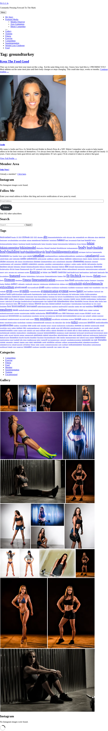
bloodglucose (61, 248)
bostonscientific (97, 252)
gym (9, 291)
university (63, 340)
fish (64, 276)
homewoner (29, 296)
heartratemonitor (37, 294)
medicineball (34, 310)
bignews (83, 244)
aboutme (40, 237)
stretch (105, 332)
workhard (65, 344)
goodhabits (71, 287)
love (9, 306)
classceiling (69, 261)
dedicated (10, 266)
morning (16, 313)
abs (45, 236)
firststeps (60, 276)
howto (77, 296)
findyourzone (40, 276)
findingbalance (31, 276)
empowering (81, 269)
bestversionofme (63, 244)
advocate (69, 237)
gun (106, 287)
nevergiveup (14, 316)
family (54, 272)
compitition (48, 264)
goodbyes (48, 287)
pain (94, 319)
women (42, 344)
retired (91, 328)
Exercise (8, 38)
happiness (72, 291)
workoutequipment (75, 344)
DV (34, 269)
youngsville (49, 347)
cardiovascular (42, 258)
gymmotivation (49, 291)
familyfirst (62, 272)
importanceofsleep (40, 299)
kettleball (50, 301)
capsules (102, 256)
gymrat (63, 291)
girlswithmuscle (92, 283)
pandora (98, 319)
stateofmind (72, 332)
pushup (13, 328)
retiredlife (96, 328)
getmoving (36, 284)
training (91, 337)
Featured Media (11, 19)
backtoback (53, 240)
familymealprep (84, 272)
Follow (6, 207)
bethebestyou (72, 244)
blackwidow (40, 248)
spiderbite (13, 332)
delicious (42, 266)
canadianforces (80, 256)
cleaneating (78, 261)
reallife (48, 328)
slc (77, 330)
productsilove (70, 325)
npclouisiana (64, 319)
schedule (29, 330)
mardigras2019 (63, 306)
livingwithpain (86, 303)
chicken (3, 261)
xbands (10, 347)
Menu (3, 12)
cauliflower (50, 258)
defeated (23, 266)
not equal (22, 319)
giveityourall (21, 287)
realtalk (53, 328)
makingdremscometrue (44, 306)
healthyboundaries (17, 294)
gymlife (24, 291)
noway (32, 319)
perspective (48, 322)
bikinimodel (28, 247)
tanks (74, 335)
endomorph (101, 269)
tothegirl (82, 337)
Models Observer (18, 22)
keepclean (18, 301)
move (60, 313)
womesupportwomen (51, 344)
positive (91, 322)
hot (56, 296)
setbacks (53, 330)
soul (102, 330)
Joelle (2, 145)
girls (66, 284)
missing (90, 310)
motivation (52, 312)
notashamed (3, 319)
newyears (59, 316)
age (86, 237)
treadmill (16, 340)
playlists (68, 322)
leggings (2, 303)
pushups (19, 328)
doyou (12, 269)
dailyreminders (91, 264)
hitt (70, 294)
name (98, 313)
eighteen (64, 269)
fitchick (75, 276)
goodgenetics (64, 287)
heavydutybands (52, 294)
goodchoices (55, 287)
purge (9, 328)
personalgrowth (38, 322)
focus (67, 280)
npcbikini (45, 318)
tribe (21, 340)
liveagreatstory (66, 303)
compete (25, 264)
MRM (64, 313)
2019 (31, 237)
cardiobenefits (32, 259)
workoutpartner (96, 344)
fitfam (97, 275)
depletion (48, 266)
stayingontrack (98, 332)
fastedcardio (101, 272)
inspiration (66, 299)
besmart (55, 244)
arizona (29, 240)
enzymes (11, 272)
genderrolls (28, 284)
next (84, 316)
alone (96, 237)
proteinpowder (94, 325)
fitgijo (2, 280)
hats (102, 291)
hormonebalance (43, 296)
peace (2, 322)
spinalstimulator (32, 332)
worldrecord (4, 347)
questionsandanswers (33, 328)
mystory (88, 313)
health (8, 294)
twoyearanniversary (54, 340)
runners (20, 330)
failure (45, 272)
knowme (86, 301)
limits (43, 303)
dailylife (84, 264)
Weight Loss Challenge (15, 45)
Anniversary (4, 240)
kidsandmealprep (63, 301)
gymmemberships (35, 291)
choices (20, 261)
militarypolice (73, 310)
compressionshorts (57, 264)
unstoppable (86, 340)
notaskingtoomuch (13, 319)
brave (20, 256)
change (85, 258)
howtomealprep (84, 296)
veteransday (9, 342)
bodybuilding (10, 251)
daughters (3, 267)
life (19, 303)
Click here (21, 174)
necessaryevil (4, 316)
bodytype (89, 252)
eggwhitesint (57, 269)
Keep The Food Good (14, 61)
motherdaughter (40, 313)
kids (55, 301)
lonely (99, 303)
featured (14, 275)
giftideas (62, 284)
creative (79, 264)
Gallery (8, 31)
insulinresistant (101, 299)
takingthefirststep (63, 335)
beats (82, 240)
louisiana (3, 306)
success (16, 335)
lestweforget (9, 303)
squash (67, 332)
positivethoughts (102, 322)
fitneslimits (18, 280)
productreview (61, 325)
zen (64, 347)
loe (92, 303)
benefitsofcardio (36, 244)
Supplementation (12, 43)
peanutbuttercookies (11, 322)
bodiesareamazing (72, 248)
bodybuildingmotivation (62, 251)
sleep (80, 330)
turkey (39, 340)
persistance (29, 322)
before (94, 240)
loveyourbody (19, 306)
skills (74, 330)
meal (83, 306)
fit (68, 276)
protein (87, 325)
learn (105, 301)
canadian (38, 255)
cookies (73, 264)
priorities (43, 325)
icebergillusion (101, 296)
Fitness (8, 36)
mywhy (94, 313)
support (45, 335)
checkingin (96, 258)
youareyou (19, 347)
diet (66, 266)
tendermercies (94, 335)
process (54, 325)
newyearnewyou (50, 316)
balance (61, 240)
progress (78, 325)
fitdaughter (89, 276)
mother (32, 313)
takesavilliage (53, 335)
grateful (86, 287)
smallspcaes (85, 330)
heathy (45, 294)
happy (80, 291)
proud (102, 325)
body (82, 247)
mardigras (55, 306)
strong (2, 335)
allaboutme (91, 237)
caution (56, 258)
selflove (48, 330)
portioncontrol (82, 322)
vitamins (22, 342)
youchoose (35, 347)
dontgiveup (98, 267)
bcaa (79, 240)
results (86, 328)
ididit (6, 299)
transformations (4, 340)
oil (88, 319)
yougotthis (42, 347)
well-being (58, 342)
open (91, 319)
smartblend (93, 330)
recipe (58, 328)
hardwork (97, 291)
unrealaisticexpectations (74, 340)
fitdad (83, 276)
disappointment (79, 266)
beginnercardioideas (6, 244)
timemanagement (71, 337)
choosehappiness (28, 261)
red (61, 328)
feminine (23, 276)
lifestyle (38, 303)
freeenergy (93, 280)
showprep (60, 330)
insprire (78, 299)
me (81, 306)
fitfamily (103, 276)
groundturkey (96, 287)
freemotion (100, 280)
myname (82, 313)
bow (11, 256)
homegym (15, 296)
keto (45, 301)
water (31, 342)
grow (103, 287)
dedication (17, 266)
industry (60, 299)
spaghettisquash (4, 332)
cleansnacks (87, 261)
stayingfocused (89, 332)
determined (55, 266)
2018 (20, 237)
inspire (72, 299)
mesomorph (42, 310)
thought (21, 337)
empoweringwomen (92, 269)
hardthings (90, 291)
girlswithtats (7, 287)
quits (41, 328)
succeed (11, 335)
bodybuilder (95, 247)
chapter (90, 258)
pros (83, 325)
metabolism (49, 310)
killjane (72, 301)
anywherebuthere (13, 240)
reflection (66, 328)
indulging (54, 299)
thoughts (27, 337)
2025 (35, 237)
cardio (23, 258)
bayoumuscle (73, 240)
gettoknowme (44, 284)
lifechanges (24, 303)
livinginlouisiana (77, 303)
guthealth (3, 291)
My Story (9, 17)
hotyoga (60, 296)
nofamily (88, 316)
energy (2, 272)
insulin (83, 299)
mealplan (98, 306)
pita (53, 322)
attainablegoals (36, 240)
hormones (52, 296)
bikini (90, 243)
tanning (79, 335)
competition (32, 264)
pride (38, 325)
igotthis (11, 299)
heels (59, 294)
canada (29, 256)
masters (77, 306)
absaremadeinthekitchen (55, 237)
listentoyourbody (55, 304)
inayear (48, 299)
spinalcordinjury (21, 332)
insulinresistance (91, 299)
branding (15, 256)
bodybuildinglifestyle (32, 251)
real (44, 328)
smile (98, 330)
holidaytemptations (6, 296)
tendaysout (86, 335)
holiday (82, 294)
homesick (23, 296)
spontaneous (60, 332)
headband (3, 294)
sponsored (40, 332)
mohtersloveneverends (7, 313)
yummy (59, 347)
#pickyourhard (5, 237)
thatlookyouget (4, 337)
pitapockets (58, 322)
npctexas (71, 319)
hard (85, 291)
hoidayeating (76, 294)
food (71, 280)
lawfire (101, 301)
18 (17, 237)
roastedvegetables (6, 330)
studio (6, 335)
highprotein (65, 294)
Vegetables (102, 340)
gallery (14, 284)
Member (8, 367)
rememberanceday (75, 328)
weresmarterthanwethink (75, 342)
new (20, 316)
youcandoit (28, 347)
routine (15, 330)
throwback (40, 337)
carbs (10, 258)
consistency (67, 264)
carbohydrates (4, 258)
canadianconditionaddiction (66, 256)
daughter (99, 264)
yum (55, 347)
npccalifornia (56, 319)
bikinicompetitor (9, 247)
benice (43, 244)
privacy (49, 325)
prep (29, 325)
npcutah (78, 319)
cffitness (61, 258)
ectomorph (39, 269)
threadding (33, 337)
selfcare (43, 330)
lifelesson (31, 303)
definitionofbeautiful (32, 266)
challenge (68, 259)
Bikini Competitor (18, 26)
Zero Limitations (17, 24)
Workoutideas (87, 344)
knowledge (79, 301)
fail (41, 272)
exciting (26, 272)
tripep (25, 340)
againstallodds (80, 237)
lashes (96, 301)
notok (27, 319)
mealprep (6, 309)
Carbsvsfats (16, 258)
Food (7, 48)
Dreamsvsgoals (24, 269)
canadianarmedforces (51, 256)
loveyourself (32, 306)
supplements (38, 335)
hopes (35, 296)
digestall (71, 266)
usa (92, 340)
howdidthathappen (69, 296)
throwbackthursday (50, 337)
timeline (62, 337)
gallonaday (21, 284)
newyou (79, 316)
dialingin (61, 266)
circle (54, 261)
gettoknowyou (54, 284)
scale (24, 330)
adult (64, 237)
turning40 (44, 340)
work (60, 344)
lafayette (91, 301)
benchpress (22, 244)
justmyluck (8, 301)
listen (47, 303)
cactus (24, 256)
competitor (41, 264)
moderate (96, 310)
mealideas (89, 306)
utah (95, 340)
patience (104, 319)
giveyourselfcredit (33, 287)
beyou (79, 244)
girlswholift (75, 283)
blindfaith (53, 248)
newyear (42, 316)
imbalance (21, 299)
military (63, 309)
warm (27, 342)
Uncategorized (11, 374)
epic (15, 272)
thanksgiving (103, 335)
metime (56, 310)
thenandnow (14, 337)
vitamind (16, 342)
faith (49, 272)
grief (90, 287)
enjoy (6, 272)
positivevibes (6, 325)
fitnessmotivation (43, 280)
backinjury (45, 240)
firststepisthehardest (51, 276)
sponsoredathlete (50, 333)
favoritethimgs (4, 276)
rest (83, 328)
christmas (37, 261)
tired (78, 337)
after (74, 237)
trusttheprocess (31, 340)
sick (65, 330)
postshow (16, 325)
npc (37, 318)
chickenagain (10, 261)
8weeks (13, 237)
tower (87, 337)
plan (63, 322)
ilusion (16, 299)
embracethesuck (72, 269)
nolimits (94, 316)
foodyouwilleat (79, 280)
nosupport (100, 316)
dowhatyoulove (4, 269)
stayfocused (80, 332)
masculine (71, 306)
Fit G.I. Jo (4, 3)
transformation (100, 337)
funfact (2, 284)
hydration (94, 296)
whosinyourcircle (17, 344)
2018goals (26, 237)
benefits (28, 244)
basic (66, 240)
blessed (47, 248)
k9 (13, 301)
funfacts (8, 284)
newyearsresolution (70, 316)
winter (38, 344)
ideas (2, 299)
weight (44, 342)
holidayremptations (91, 294)
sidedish (69, 330)
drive (31, 269)
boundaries (4, 256)
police (74, 322)
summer (22, 335)
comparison (17, 264)
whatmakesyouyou (5, 344)
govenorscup (79, 287)
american (102, 237)
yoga (14, 347)
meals (15, 309)
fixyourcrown (60, 280)
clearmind (95, 261)
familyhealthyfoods (73, 272)
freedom (86, 280)
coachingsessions (5, 264)
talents (70, 335)
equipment (21, 272)
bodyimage (82, 252)
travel (11, 340)
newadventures (26, 316)
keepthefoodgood (26, 301)
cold (12, 264)
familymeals (93, 272)
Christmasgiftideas (46, 261)
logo (95, 303)
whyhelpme (26, 344)
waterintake (37, 342)
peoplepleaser (21, 322)
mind (81, 310)
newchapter (35, 316)
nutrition (84, 319)
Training (8, 34)
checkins (102, 258)
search (38, 330)
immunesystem (29, 299)
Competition (10, 41)
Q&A (24, 328)
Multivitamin (70, 313)
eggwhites (50, 269)
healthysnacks (27, 294)
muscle (77, 313)
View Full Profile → (8, 158)
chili (16, 261)
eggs (44, 269)
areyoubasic (22, 240)
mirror (86, 310)
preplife (34, 325)
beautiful (88, 240)
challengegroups (77, 258)
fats (106, 272)
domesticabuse (88, 266)
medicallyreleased (24, 310)
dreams (17, 269)
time (58, 337)
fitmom (9, 280)
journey (2, 301)
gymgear (16, 291)
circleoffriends (60, 261)
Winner (33, 344)
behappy (15, 244)
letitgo (15, 303)
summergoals (29, 335)
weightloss (51, 342)
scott (34, 330)
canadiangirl (92, 255)
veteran (2, 342)
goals (41, 287)
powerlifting (23, 325)
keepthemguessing (38, 301)
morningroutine (25, 313)
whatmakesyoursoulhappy (91, 342)
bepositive (49, 244)
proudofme (3, 328)
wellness (64, 342)
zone (67, 347)
